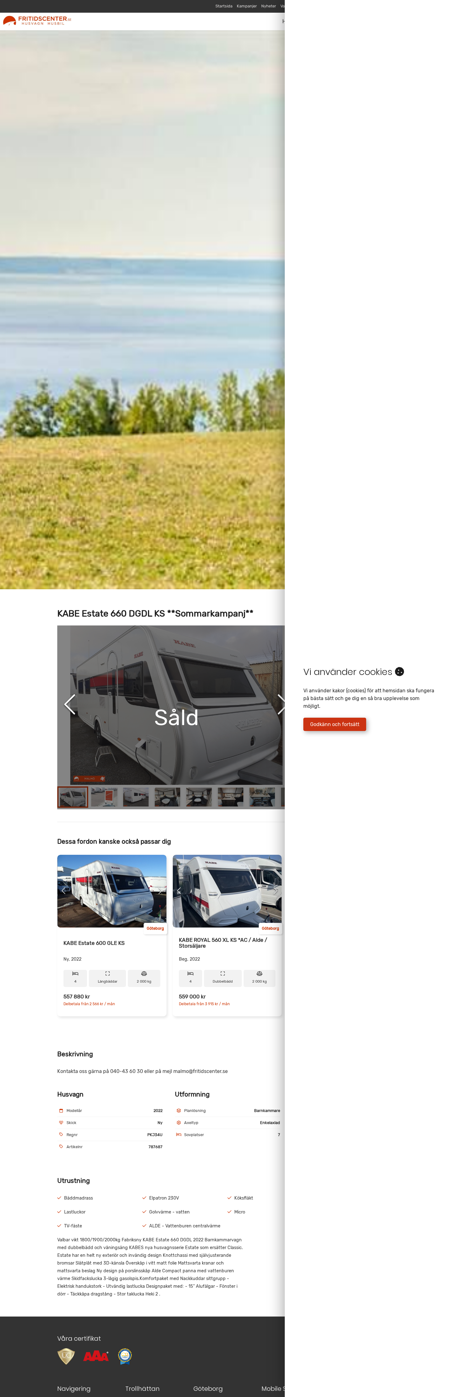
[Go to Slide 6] (230, 797)
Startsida (223, 6)
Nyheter (268, 6)
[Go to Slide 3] (135, 797)
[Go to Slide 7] (262, 797)
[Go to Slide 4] (167, 797)
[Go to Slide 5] (199, 797)
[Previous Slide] (69, 705)
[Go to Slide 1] (72, 797)
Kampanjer (247, 6)
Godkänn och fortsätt (334, 724)
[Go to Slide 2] (104, 797)
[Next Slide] (283, 705)
